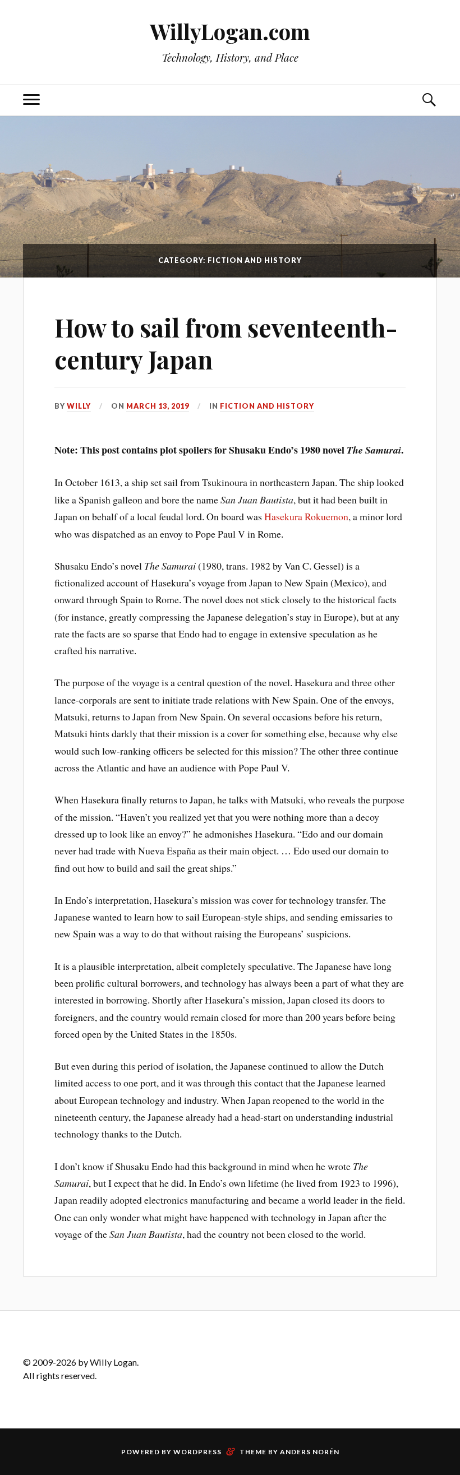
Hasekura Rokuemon (306, 516)
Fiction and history (267, 405)
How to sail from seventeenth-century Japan (226, 343)
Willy (79, 405)
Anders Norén (309, 1452)
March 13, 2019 (157, 405)
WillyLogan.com (230, 31)
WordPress (197, 1452)
